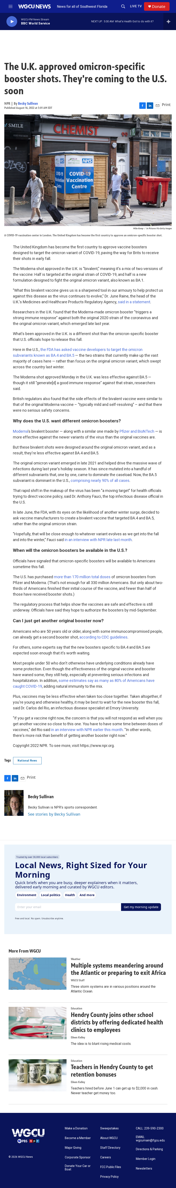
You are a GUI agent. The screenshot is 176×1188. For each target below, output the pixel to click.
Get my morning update (141, 907)
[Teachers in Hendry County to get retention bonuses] (38, 1075)
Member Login (145, 1159)
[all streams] (169, 21)
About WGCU (109, 1138)
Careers (105, 1157)
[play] (11, 21)
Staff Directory (110, 1147)
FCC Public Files (110, 1167)
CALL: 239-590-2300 (150, 1128)
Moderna (20, 431)
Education (76, 1008)
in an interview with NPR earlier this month (87, 729)
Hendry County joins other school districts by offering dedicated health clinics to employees (117, 1022)
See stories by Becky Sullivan (54, 814)
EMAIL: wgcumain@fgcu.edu (150, 1138)
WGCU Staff (78, 980)
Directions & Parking (149, 1149)
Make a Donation (76, 1128)
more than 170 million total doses (82, 577)
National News (27, 760)
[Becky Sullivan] (14, 803)
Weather (75, 959)
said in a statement (134, 302)
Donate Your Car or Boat (78, 1167)
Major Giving (73, 1147)
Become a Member (78, 1138)
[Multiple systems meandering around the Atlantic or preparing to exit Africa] (38, 973)
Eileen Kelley (78, 1037)
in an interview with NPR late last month (98, 539)
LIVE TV (136, 6)
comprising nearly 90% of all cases (100, 480)
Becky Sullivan (28, 103)
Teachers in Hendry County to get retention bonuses (112, 1070)
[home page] (35, 6)
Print (166, 104)
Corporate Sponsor (78, 1157)
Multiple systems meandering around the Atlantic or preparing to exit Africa (118, 969)
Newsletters (144, 1168)
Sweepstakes (109, 1128)
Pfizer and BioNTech (137, 431)
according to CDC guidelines (103, 637)
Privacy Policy (109, 1176)
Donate (158, 6)
